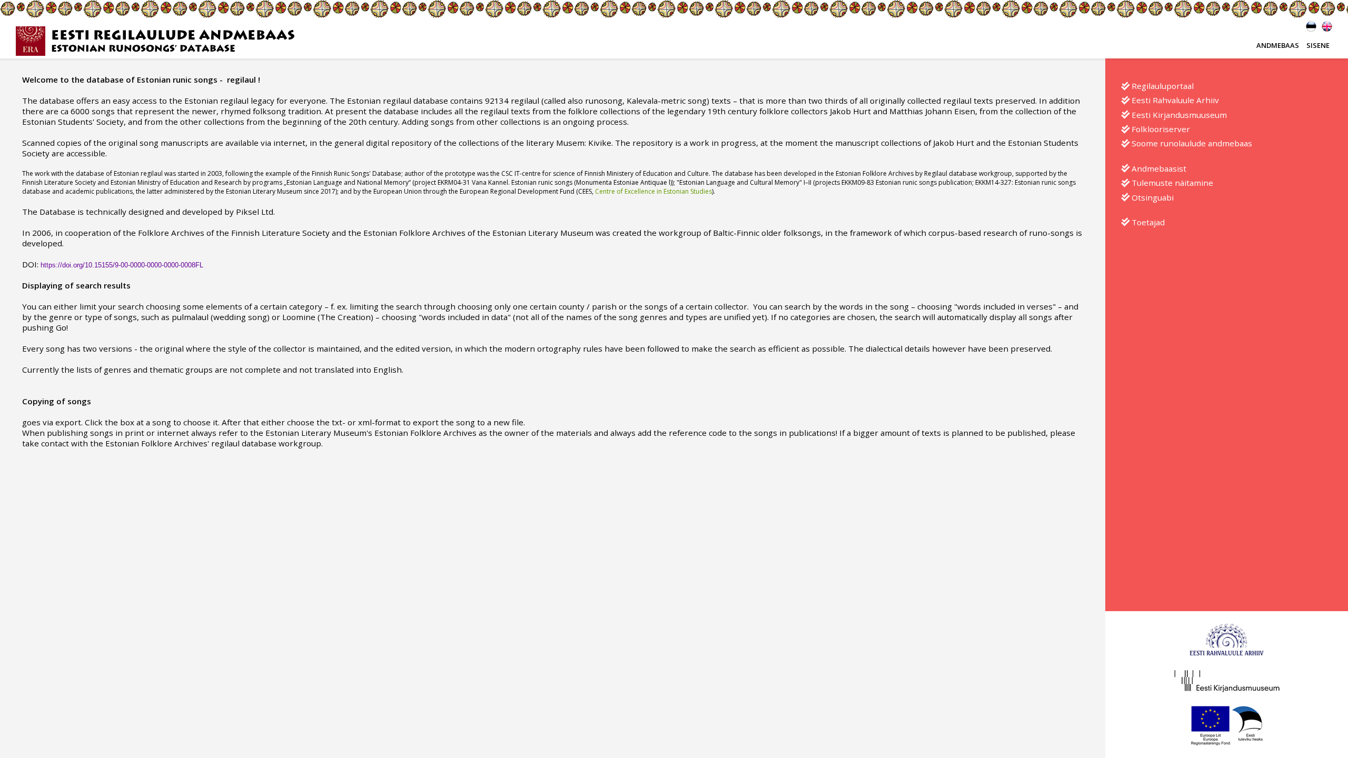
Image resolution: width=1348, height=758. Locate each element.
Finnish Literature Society (59, 182)
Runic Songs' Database (367, 173)
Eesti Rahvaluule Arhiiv (1175, 100)
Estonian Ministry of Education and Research (175, 182)
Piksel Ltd (254, 211)
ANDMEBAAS (1277, 45)
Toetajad (1148, 222)
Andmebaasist (1159, 168)
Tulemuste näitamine (1172, 182)
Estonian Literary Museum (264, 191)
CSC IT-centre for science (538, 173)
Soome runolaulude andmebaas (1192, 143)
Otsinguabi (1153, 197)
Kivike (599, 142)
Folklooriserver (1161, 129)
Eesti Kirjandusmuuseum (1179, 114)
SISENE (1318, 45)
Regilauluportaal (1163, 86)
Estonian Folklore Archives (875, 173)
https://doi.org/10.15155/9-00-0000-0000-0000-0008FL (122, 265)
